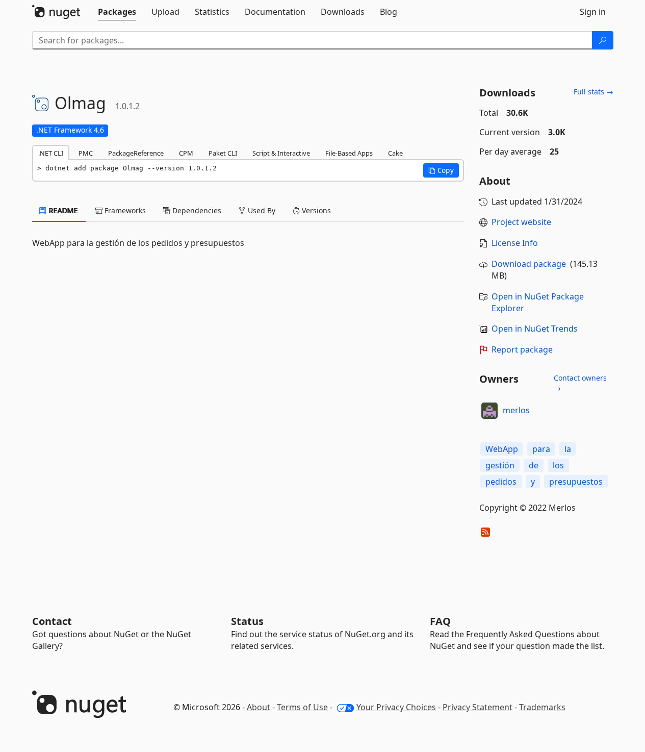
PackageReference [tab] (136, 153)
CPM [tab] (186, 153)
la (567, 449)
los (558, 465)
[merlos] (489, 411)
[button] (441, 170)
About (258, 707)
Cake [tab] (395, 153)
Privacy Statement (477, 707)
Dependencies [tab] (195, 210)
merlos (516, 410)
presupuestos (576, 481)
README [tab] (62, 210)
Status (247, 621)
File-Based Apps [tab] (349, 153)
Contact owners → (580, 383)
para (541, 449)
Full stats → (593, 91)
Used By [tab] (260, 210)
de (533, 465)
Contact (52, 621)
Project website (521, 222)
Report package (522, 349)
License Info (515, 242)
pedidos (501, 481)
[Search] (602, 40)
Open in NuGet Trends (535, 328)
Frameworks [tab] (124, 210)
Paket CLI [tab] (223, 153)
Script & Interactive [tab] (281, 153)
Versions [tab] (315, 210)
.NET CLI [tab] (50, 153)
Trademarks (542, 707)
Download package (529, 263)
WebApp (501, 449)
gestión (499, 465)
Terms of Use (302, 707)
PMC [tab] (86, 153)
